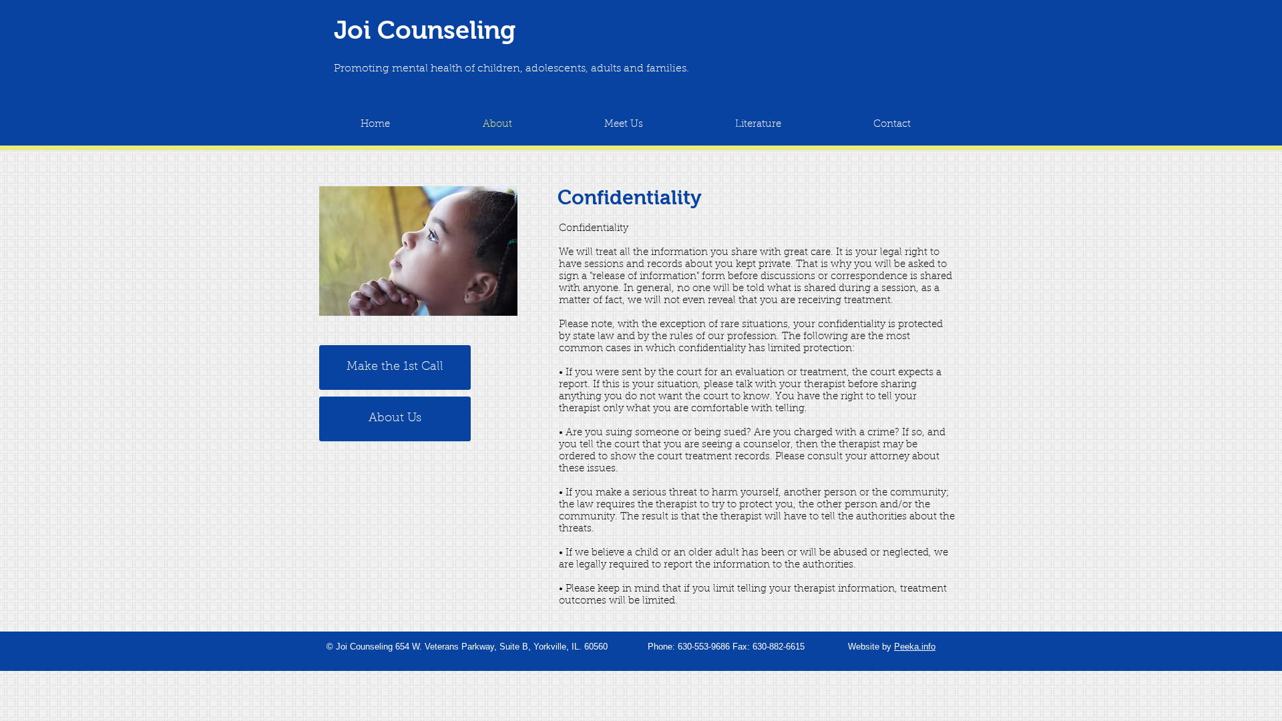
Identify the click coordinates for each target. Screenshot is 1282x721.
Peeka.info (914, 647)
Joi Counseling (424, 30)
